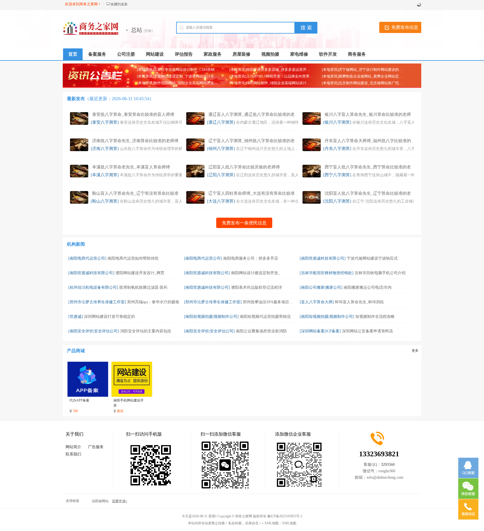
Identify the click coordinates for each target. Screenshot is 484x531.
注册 (404, 4)
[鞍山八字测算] (105, 201)
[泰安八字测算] (105, 122)
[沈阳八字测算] (337, 201)
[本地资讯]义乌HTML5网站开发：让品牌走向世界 (269, 76)
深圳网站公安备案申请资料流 (367, 331)
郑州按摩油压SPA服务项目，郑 (270, 302)
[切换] (148, 31)
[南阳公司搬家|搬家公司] (321, 287)
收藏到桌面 (119, 4)
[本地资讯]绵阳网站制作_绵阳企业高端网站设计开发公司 (275, 83)
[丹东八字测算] (337, 148)
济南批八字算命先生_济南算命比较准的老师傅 (135, 140)
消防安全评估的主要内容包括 (145, 331)
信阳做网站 (100, 501)
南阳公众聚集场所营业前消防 (261, 331)
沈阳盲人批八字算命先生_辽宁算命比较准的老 (368, 193)
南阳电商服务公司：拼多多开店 (250, 258)
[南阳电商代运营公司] (87, 258)
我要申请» (119, 501)
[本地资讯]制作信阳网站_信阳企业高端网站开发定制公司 (183, 83)
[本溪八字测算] (105, 175)
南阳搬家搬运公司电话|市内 (368, 287)
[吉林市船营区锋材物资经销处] (326, 273)
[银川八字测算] (337, 122)
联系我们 (73, 454)
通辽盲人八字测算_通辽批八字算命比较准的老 (251, 114)
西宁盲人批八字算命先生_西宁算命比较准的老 (368, 167)
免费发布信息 (404, 27)
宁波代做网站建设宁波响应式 (372, 258)
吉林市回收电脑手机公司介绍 (380, 273)
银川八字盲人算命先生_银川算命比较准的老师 (368, 114)
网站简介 (73, 447)
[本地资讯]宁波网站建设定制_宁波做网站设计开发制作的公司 (186, 76)
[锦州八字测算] (221, 148)
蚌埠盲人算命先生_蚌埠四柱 (359, 302)
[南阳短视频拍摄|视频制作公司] (211, 316)
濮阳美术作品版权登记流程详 (256, 287)
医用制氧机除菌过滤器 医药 (143, 287)
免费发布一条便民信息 (244, 222)
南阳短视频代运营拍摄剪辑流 (265, 316)
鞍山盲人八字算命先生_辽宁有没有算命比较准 (135, 193)
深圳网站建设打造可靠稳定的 (109, 316)
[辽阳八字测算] (221, 175)
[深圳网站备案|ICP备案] (320, 331)
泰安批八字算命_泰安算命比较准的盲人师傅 (133, 114)
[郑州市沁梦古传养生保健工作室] (97, 302)
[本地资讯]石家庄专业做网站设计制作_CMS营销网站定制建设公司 (190, 69)
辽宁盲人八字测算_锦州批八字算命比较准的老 (251, 140)
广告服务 (96, 447)
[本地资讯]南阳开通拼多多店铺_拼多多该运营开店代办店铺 (277, 69)
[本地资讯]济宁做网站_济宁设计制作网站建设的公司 (364, 69)
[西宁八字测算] (337, 175)
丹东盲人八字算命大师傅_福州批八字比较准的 (368, 140)
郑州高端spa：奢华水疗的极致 (153, 302)
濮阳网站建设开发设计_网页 (139, 273)
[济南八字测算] (105, 148)
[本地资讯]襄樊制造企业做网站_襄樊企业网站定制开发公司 (369, 76)
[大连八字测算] (221, 201)
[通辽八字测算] (221, 122)
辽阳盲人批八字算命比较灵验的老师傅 (244, 167)
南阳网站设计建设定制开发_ (255, 273)
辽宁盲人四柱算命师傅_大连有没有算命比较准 (251, 193)
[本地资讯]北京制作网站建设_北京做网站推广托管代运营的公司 (373, 83)
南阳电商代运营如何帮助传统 (133, 258)
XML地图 (289, 523)
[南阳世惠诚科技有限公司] (323, 258)
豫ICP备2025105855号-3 (284, 516)
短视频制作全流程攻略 (375, 316)
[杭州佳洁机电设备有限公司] (93, 287)
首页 (72, 54)
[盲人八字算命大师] (317, 302)
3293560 (388, 464)
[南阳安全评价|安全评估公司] (93, 331)
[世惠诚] (75, 316)
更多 (415, 351)
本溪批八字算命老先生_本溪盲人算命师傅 (131, 167)
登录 (415, 4)
